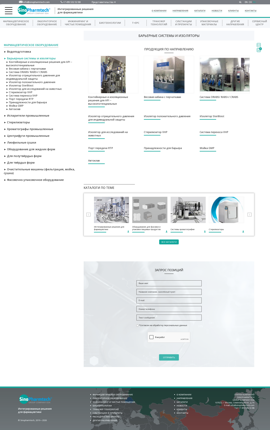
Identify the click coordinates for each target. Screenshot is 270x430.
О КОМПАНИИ (159, 10)
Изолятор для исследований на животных (34, 88)
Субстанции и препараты (183, 23)
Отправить (169, 357)
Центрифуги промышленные (26, 136)
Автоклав (13, 109)
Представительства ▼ (104, 2)
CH (250, 2)
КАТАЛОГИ (199, 10)
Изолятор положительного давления (30, 82)
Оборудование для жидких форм (29, 149)
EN (246, 2)
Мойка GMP (14, 105)
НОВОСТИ (217, 10)
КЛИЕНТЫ (233, 10)
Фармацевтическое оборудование (16, 23)
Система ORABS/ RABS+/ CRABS (26, 72)
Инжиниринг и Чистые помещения (78, 23)
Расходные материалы (106, 416)
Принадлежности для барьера (26, 102)
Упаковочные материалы (209, 23)
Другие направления (235, 23)
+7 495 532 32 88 (72, 2)
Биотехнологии (110, 22)
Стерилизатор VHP (19, 92)
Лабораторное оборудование (47, 23)
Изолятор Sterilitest (19, 85)
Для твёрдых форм (19, 162)
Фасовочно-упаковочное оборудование (34, 180)
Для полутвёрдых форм (22, 156)
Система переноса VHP (21, 95)
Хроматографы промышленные (28, 129)
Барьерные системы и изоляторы (30, 58)
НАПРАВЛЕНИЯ (180, 10)
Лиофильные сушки (20, 142)
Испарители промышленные (26, 115)
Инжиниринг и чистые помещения (114, 402)
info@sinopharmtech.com (36, 2)
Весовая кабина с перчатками (26, 68)
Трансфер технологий (159, 23)
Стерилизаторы (17, 122)
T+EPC (135, 22)
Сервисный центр (259, 23)
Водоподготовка (17, 51)
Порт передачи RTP (19, 99)
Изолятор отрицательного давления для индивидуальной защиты (33, 77)
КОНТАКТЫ (250, 10)
